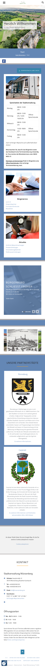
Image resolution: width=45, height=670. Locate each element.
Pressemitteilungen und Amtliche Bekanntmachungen (28, 311)
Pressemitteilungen (12, 247)
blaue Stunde (26, 311)
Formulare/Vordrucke (12, 206)
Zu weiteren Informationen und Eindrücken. (22, 513)
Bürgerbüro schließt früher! (24, 311)
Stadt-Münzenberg (20, 55)
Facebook (4, 61)
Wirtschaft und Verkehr (31, 660)
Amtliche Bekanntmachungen (15, 245)
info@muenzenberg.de (18, 590)
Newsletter (9, 209)
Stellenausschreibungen (13, 252)
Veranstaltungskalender (13, 250)
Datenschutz (18, 665)
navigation (4, 3)
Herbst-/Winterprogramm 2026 (22, 311)
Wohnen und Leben (33, 658)
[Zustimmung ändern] (4, 663)
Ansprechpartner (11, 204)
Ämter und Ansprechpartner (16, 640)
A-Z (6, 658)
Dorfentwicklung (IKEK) (30, 70)
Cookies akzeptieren (22, 544)
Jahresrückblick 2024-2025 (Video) (22, 515)
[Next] (37, 311)
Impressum (9, 665)
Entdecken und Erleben (17, 658)
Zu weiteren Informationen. (22, 441)
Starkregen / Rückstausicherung (29, 311)
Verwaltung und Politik (13, 660)
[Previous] (33, 311)
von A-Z (8, 202)
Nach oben (22, 652)
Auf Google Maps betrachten (15, 598)
